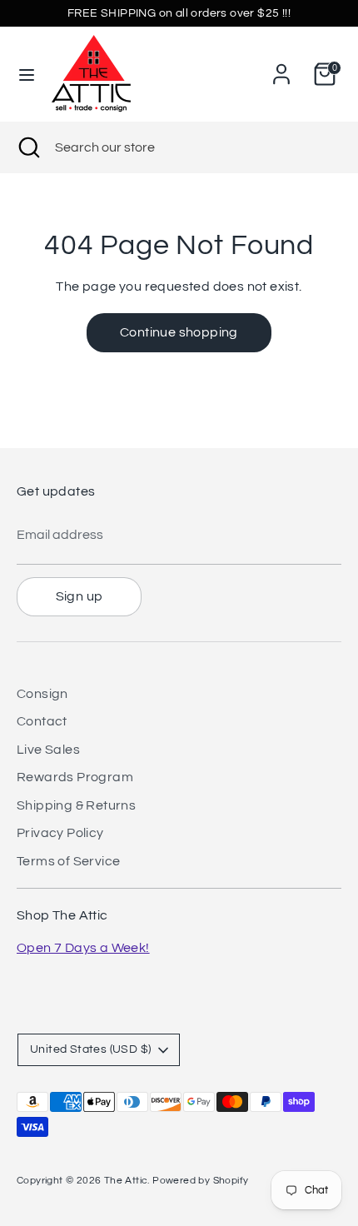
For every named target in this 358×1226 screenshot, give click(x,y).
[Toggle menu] (26, 74)
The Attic (126, 1180)
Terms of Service (68, 861)
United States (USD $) (90, 1049)
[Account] (281, 67)
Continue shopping (179, 332)
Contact (42, 721)
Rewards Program (75, 777)
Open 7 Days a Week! (83, 947)
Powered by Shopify (200, 1180)
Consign (42, 693)
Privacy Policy (60, 833)
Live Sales (48, 749)
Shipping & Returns (76, 805)
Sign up (79, 596)
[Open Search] (27, 147)
